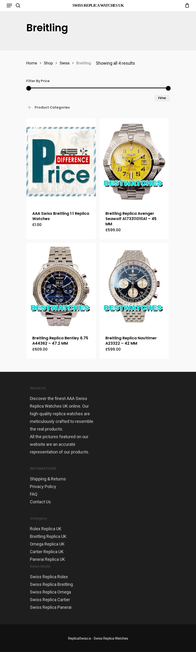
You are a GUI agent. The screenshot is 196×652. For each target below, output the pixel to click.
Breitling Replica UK (48, 536)
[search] (18, 5)
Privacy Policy (43, 486)
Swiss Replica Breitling (51, 584)
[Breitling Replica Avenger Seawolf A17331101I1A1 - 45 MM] (134, 161)
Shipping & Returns (48, 478)
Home (31, 63)
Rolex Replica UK (45, 528)
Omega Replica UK (47, 544)
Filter (162, 98)
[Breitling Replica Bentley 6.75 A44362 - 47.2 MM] (61, 286)
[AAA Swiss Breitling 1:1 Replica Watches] (61, 161)
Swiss (65, 63)
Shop (48, 63)
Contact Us (40, 501)
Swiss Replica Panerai (50, 607)
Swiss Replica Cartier (50, 599)
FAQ (33, 494)
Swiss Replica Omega (50, 591)
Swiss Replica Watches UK (98, 5)
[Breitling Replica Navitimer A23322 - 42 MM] (134, 286)
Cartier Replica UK (47, 551)
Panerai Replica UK (47, 559)
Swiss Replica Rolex (49, 576)
